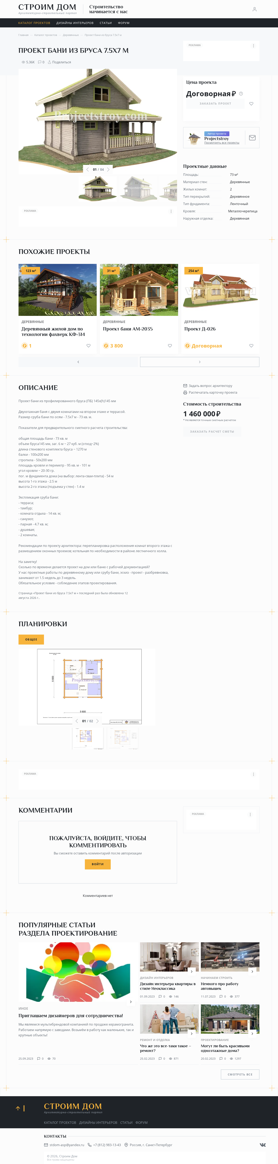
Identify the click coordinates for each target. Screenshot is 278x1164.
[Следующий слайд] (199, 362)
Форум (142, 1122)
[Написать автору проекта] (252, 138)
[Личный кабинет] (255, 9)
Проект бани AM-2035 (128, 328)
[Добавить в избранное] (251, 104)
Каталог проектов (60, 1122)
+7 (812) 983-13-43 (107, 1145)
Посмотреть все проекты (221, 142)
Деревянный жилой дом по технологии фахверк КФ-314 (53, 331)
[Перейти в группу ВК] (263, 1145)
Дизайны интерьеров (98, 1122)
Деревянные (33, 322)
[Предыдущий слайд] (78, 362)
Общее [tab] (31, 639)
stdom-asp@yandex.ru (67, 1145)
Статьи (126, 1122)
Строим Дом (47, 9)
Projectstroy (216, 138)
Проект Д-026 (200, 328)
